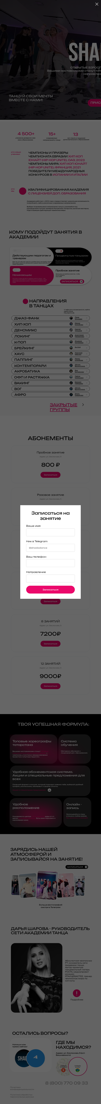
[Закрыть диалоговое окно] (97, 4)
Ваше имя (33, 525)
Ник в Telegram (36, 541)
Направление (36, 572)
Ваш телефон (36, 556)
